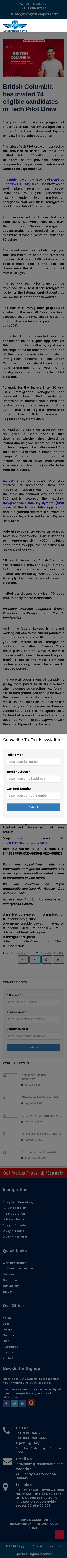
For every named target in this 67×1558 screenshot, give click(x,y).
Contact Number (19, 789)
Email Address (18, 772)
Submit (33, 807)
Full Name (15, 755)
